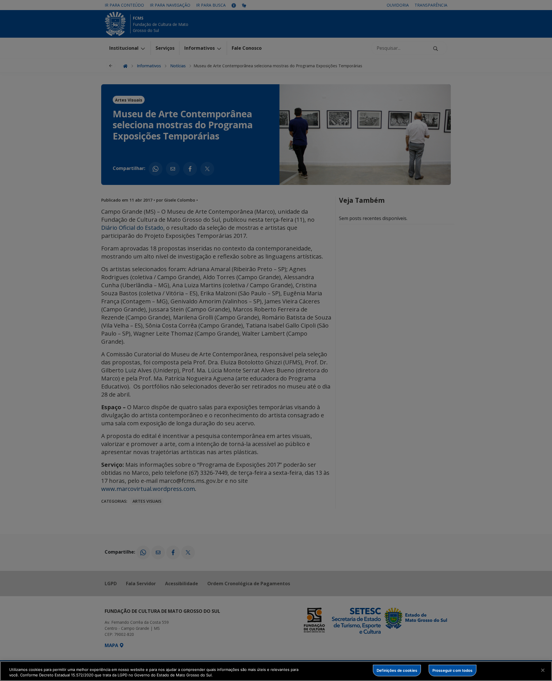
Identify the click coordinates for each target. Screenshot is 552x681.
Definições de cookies (397, 670)
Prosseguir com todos (452, 670)
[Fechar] (542, 670)
